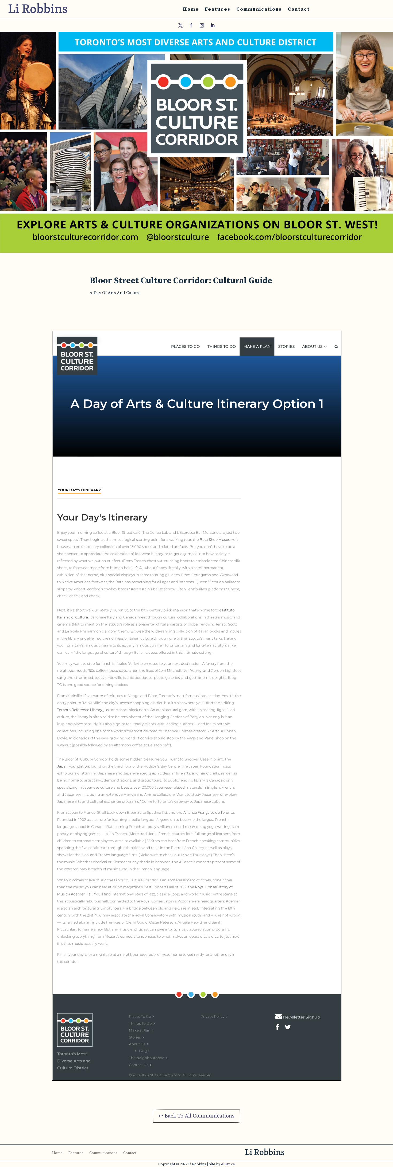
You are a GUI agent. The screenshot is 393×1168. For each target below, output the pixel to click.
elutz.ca (228, 1164)
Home (191, 9)
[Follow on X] (180, 25)
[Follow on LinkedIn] (212, 25)
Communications (259, 9)
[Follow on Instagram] (202, 25)
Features (217, 9)
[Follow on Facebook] (191, 25)
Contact (299, 9)
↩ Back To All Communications (196, 1116)
